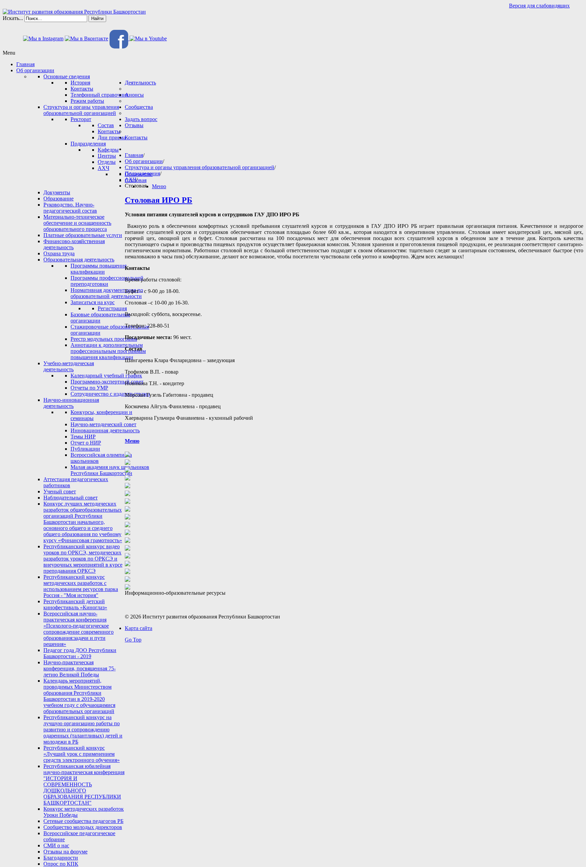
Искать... (13, 18)
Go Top (133, 640)
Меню (132, 441)
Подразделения (142, 173)
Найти (97, 18)
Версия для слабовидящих (539, 5)
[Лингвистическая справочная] (127, 562)
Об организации (144, 161)
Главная (134, 155)
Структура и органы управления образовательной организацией (199, 167)
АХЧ (130, 179)
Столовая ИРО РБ (158, 200)
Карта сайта (138, 628)
